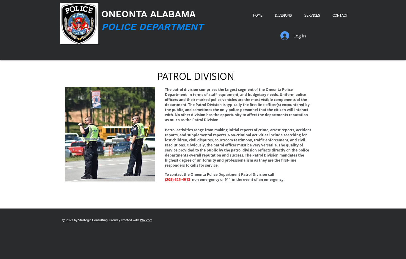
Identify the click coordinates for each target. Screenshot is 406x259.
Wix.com (146, 220)
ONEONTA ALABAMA (148, 14)
